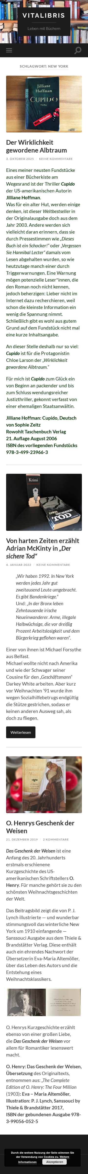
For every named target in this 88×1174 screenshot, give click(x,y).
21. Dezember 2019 (22, 839)
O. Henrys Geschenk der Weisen (40, 827)
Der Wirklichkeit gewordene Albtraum (36, 146)
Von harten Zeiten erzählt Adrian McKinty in (42, 548)
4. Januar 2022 (18, 565)
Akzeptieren (54, 1162)
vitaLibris (44, 15)
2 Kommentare (56, 839)
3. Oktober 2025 (20, 159)
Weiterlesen (21, 732)
